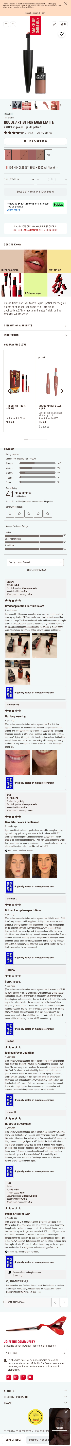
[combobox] (19, 179)
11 (49, 155)
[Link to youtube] (30, 1377)
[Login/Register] (54, 24)
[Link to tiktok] (8, 1377)
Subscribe (62, 1353)
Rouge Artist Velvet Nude (51, 407)
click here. (30, 7)
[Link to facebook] (23, 1377)
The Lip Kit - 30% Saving (16, 407)
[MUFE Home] (35, 25)
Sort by (12, 562)
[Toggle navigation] (6, 24)
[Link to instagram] (15, 1377)
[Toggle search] (13, 24)
